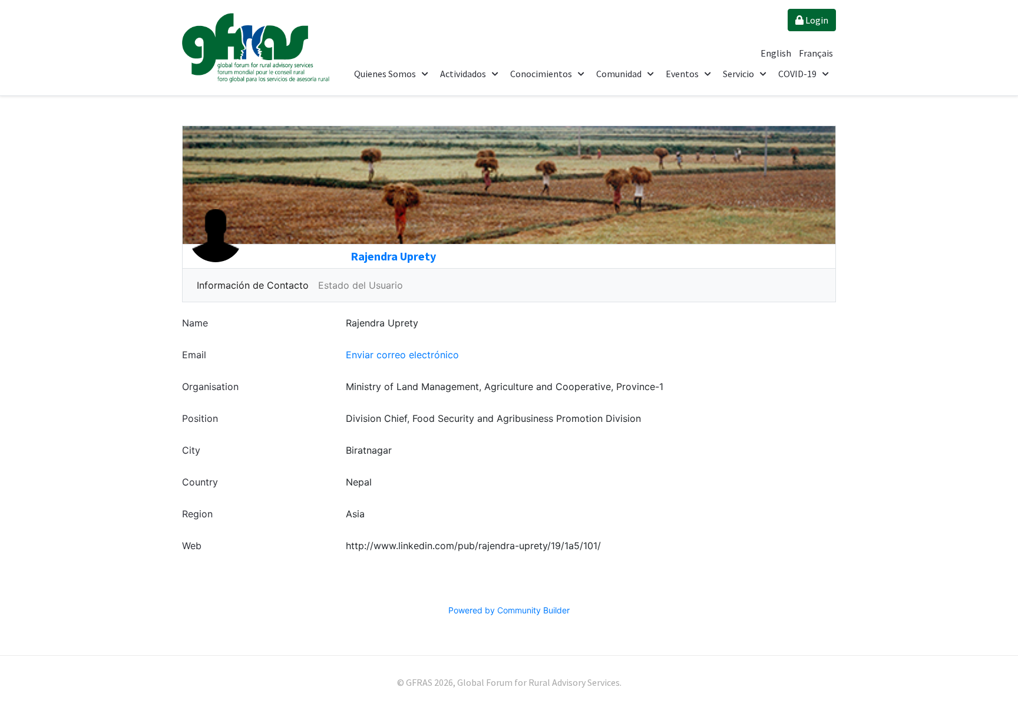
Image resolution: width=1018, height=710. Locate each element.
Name (195, 323)
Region (197, 514)
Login (816, 20)
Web (191, 546)
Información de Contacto (253, 285)
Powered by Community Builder (509, 610)
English (777, 53)
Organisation (210, 386)
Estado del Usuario (360, 285)
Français (816, 53)
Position (200, 418)
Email (194, 355)
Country (200, 482)
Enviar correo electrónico (402, 355)
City (191, 450)
